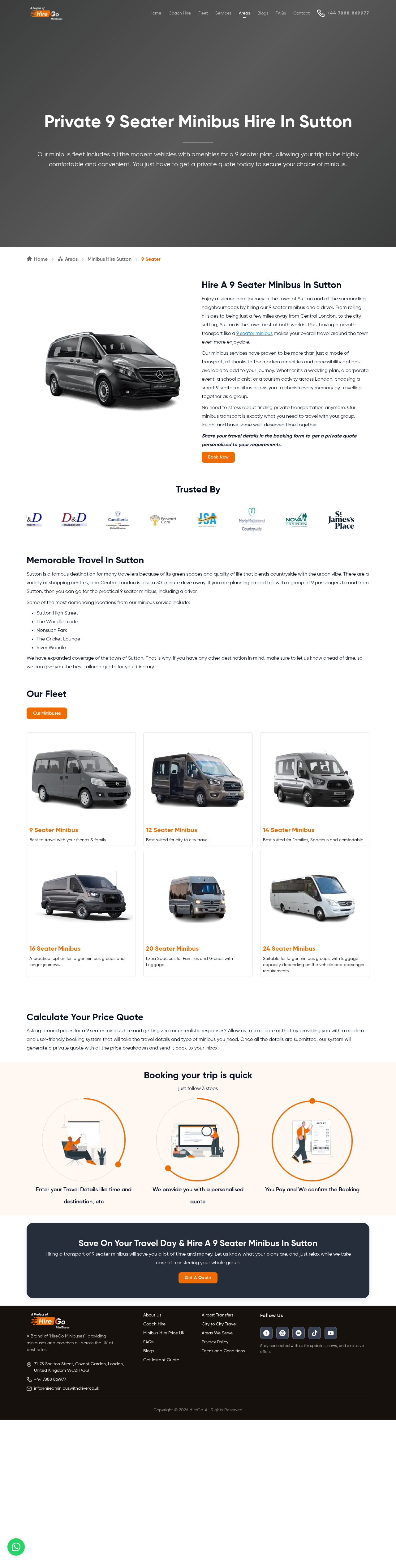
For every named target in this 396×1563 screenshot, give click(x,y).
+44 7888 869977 (348, 13)
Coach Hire (180, 13)
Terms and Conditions (223, 1351)
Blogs (262, 13)
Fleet (203, 13)
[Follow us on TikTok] (314, 1333)
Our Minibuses (47, 713)
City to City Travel (219, 1324)
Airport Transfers (217, 1315)
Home (155, 13)
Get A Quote (198, 1278)
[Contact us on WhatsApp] (16, 1547)
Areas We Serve (217, 1333)
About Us (152, 1315)
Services (223, 13)
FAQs (281, 13)
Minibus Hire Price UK (163, 1333)
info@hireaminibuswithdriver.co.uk (66, 1388)
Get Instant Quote (161, 1360)
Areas (244, 13)
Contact (301, 13)
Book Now (218, 457)
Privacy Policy (215, 1342)
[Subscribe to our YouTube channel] (331, 1333)
